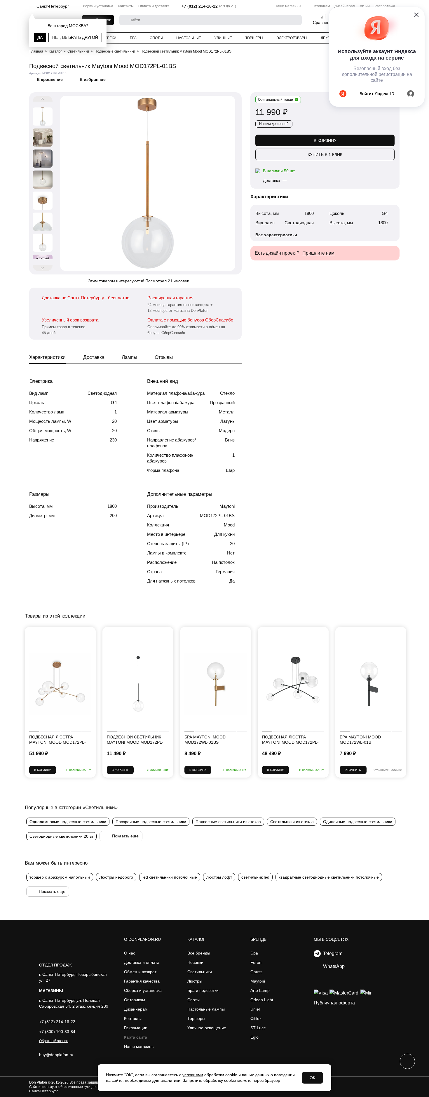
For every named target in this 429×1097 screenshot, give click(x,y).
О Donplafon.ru (142, 939)
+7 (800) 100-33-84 (57, 1031)
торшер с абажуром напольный (59, 877)
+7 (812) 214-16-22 (200, 6)
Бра (133, 38)
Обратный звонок (53, 1041)
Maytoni (227, 506)
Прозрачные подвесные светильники (151, 821)
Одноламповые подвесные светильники (67, 821)
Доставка (93, 357)
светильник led (255, 877)
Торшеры (254, 38)
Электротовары (291, 38)
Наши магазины (288, 6)
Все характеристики (276, 234)
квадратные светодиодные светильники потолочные (329, 877)
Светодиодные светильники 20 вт (61, 836)
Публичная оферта (334, 1002)
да (40, 37)
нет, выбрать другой (75, 37)
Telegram (331, 953)
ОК (312, 1077)
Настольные (188, 38)
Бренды (258, 939)
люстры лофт (219, 877)
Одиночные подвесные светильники (357, 821)
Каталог (196, 939)
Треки (110, 38)
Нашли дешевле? (274, 124)
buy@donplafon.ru (56, 1054)
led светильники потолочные (169, 877)
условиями (192, 1074)
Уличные (223, 38)
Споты (156, 38)
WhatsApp (333, 966)
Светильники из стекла (292, 821)
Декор (326, 38)
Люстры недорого (116, 877)
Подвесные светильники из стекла (228, 821)
